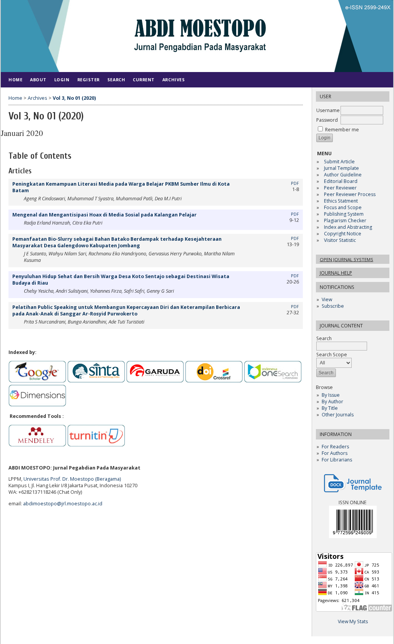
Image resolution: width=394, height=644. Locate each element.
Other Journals (338, 414)
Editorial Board (340, 181)
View (327, 299)
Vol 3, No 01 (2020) (74, 98)
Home (15, 79)
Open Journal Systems (346, 259)
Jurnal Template (341, 168)
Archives (173, 79)
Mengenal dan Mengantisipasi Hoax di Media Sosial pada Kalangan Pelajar (104, 214)
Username (328, 110)
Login (62, 79)
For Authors (334, 453)
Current (144, 79)
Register (88, 79)
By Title (330, 408)
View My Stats (353, 621)
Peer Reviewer (340, 187)
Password (327, 120)
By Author (332, 401)
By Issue (331, 395)
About (38, 79)
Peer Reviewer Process (350, 194)
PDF (295, 183)
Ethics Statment (341, 201)
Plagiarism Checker (345, 220)
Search (116, 79)
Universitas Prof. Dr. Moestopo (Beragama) (72, 479)
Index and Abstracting (348, 227)
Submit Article (339, 161)
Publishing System (344, 214)
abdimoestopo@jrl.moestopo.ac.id (62, 503)
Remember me (342, 129)
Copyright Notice (342, 233)
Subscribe (333, 306)
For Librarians (337, 459)
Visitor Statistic (340, 240)
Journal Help (336, 273)
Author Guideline (343, 174)
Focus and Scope (343, 207)
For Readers (335, 446)
